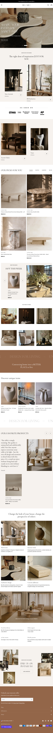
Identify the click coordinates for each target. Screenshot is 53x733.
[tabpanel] (26, 216)
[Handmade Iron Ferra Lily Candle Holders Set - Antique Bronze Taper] (26, 393)
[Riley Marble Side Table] (13, 234)
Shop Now (3, 41)
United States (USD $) (7, 720)
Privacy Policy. (22, 703)
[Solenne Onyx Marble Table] (39, 191)
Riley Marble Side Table (6, 254)
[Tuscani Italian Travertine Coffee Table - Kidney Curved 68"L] (13, 485)
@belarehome (26, 671)
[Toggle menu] (1, 5)
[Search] (48, 5)
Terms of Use (15, 703)
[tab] (31, 170)
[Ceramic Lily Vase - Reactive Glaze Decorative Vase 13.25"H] (43, 393)
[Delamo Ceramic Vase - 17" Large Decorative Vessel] (14, 280)
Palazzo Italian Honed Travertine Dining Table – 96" (13, 212)
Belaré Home (7, 724)
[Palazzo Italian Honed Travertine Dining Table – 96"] (13, 191)
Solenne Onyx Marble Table (33, 212)
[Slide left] (5, 280)
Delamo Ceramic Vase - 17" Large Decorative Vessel (13, 293)
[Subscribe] (31, 699)
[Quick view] (24, 177)
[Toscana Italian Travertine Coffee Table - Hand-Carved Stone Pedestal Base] (39, 234)
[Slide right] (22, 280)
